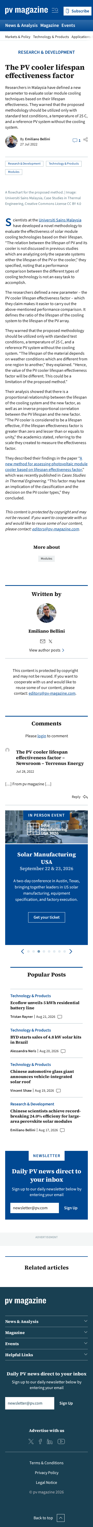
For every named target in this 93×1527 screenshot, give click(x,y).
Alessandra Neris (23, 1051)
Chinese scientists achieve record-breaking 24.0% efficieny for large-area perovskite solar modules (45, 1116)
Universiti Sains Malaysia (60, 220)
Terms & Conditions (46, 1463)
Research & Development (46, 52)
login (41, 736)
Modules (13, 172)
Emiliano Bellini (37, 139)
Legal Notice (46, 1482)
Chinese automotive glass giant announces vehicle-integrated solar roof (42, 1076)
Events (68, 25)
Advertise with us (46, 1430)
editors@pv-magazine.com (55, 529)
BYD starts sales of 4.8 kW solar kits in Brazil (45, 1039)
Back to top (43, 1518)
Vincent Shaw (21, 1090)
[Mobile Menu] (55, 11)
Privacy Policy (46, 1473)
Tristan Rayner (21, 1016)
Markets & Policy (17, 37)
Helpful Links (19, 1355)
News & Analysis (21, 25)
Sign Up (71, 1208)
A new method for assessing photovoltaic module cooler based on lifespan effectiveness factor (46, 463)
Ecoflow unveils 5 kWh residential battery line (45, 1005)
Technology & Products (51, 37)
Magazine (49, 25)
